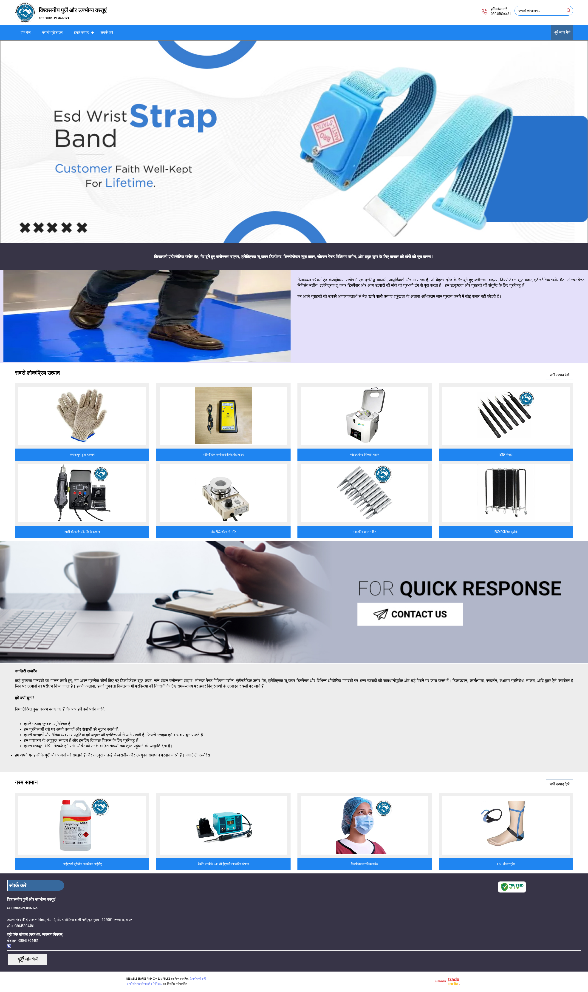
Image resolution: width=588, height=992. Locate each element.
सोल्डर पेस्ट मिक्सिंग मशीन (364, 454)
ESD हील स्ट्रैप (506, 864)
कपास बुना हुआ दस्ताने (82, 454)
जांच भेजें (564, 32)
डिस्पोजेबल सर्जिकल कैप (364, 864)
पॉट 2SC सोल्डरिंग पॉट (223, 532)
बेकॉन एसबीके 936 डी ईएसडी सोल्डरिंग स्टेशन (223, 864)
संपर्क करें (107, 32)
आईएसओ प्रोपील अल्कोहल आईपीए (82, 864)
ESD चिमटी (506, 454)
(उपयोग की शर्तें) (198, 978)
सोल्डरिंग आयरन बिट (364, 532)
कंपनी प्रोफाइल (52, 32)
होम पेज (26, 32)
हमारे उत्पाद (81, 32)
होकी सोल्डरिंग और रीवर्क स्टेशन (82, 532)
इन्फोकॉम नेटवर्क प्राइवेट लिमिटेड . (144, 983)
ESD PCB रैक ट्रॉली (506, 532)
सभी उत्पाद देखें (559, 375)
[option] (294, 142)
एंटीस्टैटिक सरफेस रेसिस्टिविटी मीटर (223, 454)
